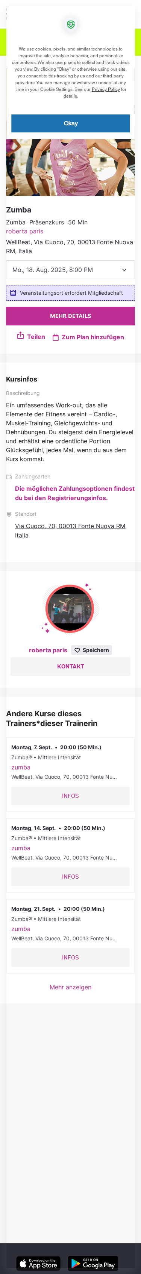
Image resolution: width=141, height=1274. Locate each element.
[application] (70, 637)
